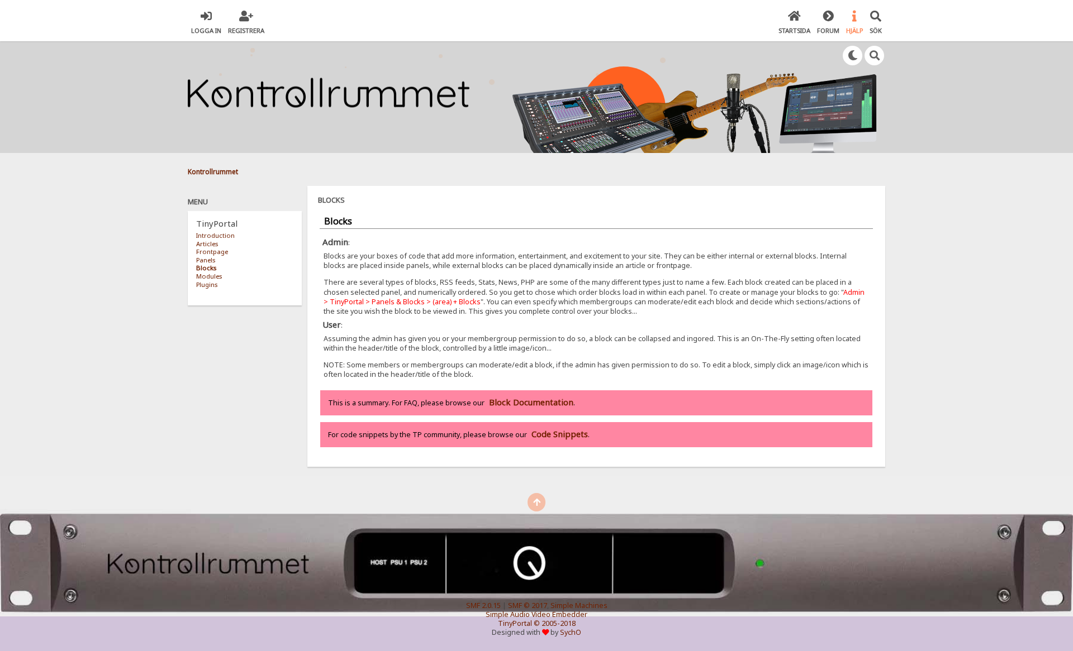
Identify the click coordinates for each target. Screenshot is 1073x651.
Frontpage (212, 251)
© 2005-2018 (555, 623)
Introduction (215, 235)
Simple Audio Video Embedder (536, 614)
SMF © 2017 (527, 605)
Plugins (206, 284)
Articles (207, 244)
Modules (209, 276)
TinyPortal (515, 623)
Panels (205, 260)
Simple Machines (578, 605)
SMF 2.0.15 (483, 605)
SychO (570, 632)
